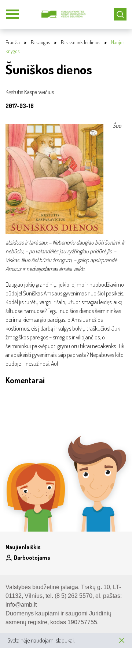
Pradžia (13, 42)
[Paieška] (120, 14)
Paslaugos (40, 42)
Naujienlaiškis (23, 547)
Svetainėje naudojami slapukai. (41, 640)
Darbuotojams (32, 557)
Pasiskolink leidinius (80, 42)
